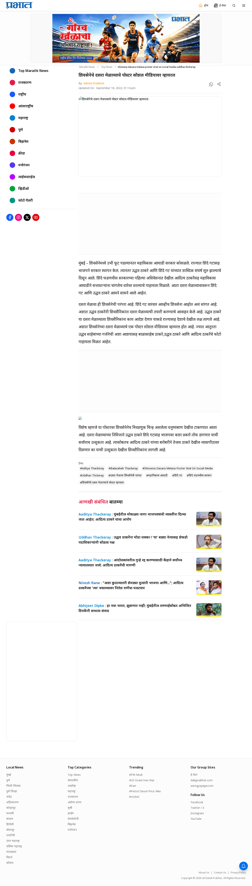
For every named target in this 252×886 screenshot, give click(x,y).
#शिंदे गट (177, 475)
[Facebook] (9, 217)
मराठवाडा (11, 852)
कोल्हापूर (11, 808)
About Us (204, 872)
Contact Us (220, 872)
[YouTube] (35, 217)
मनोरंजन (72, 830)
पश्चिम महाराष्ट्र (14, 846)
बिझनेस (72, 824)
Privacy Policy (238, 872)
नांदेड (9, 797)
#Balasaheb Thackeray (123, 468)
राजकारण (73, 797)
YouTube (196, 819)
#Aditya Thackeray (92, 468)
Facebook (197, 802)
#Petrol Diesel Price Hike (145, 791)
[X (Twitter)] (27, 217)
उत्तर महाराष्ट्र (12, 841)
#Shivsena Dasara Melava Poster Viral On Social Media (178, 468)
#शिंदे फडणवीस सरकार (199, 475)
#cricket (134, 797)
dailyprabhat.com (202, 780)
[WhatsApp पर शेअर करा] (211, 84)
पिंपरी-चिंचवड (13, 786)
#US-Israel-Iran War (141, 780)
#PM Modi (136, 775)
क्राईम (71, 813)
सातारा (9, 819)
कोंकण (9, 863)
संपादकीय (73, 780)
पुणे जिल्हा (11, 791)
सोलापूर (10, 830)
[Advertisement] (150, 223)
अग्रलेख (72, 786)
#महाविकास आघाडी (157, 475)
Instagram (197, 813)
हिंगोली (10, 824)
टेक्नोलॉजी (73, 819)
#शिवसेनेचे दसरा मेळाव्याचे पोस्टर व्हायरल (102, 482)
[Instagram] (18, 217)
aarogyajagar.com (202, 786)
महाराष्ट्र (71, 791)
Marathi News (87, 67)
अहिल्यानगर (12, 802)
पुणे (8, 780)
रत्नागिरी (10, 835)
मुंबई (8, 775)
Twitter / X (197, 808)
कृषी (70, 808)
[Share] (219, 84)
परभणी (10, 813)
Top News (106, 67)
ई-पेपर (194, 775)
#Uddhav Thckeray (92, 475)
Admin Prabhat (93, 83)
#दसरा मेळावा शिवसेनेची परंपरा (125, 475)
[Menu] (243, 5)
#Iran (132, 786)
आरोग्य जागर (74, 802)
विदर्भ (9, 857)
